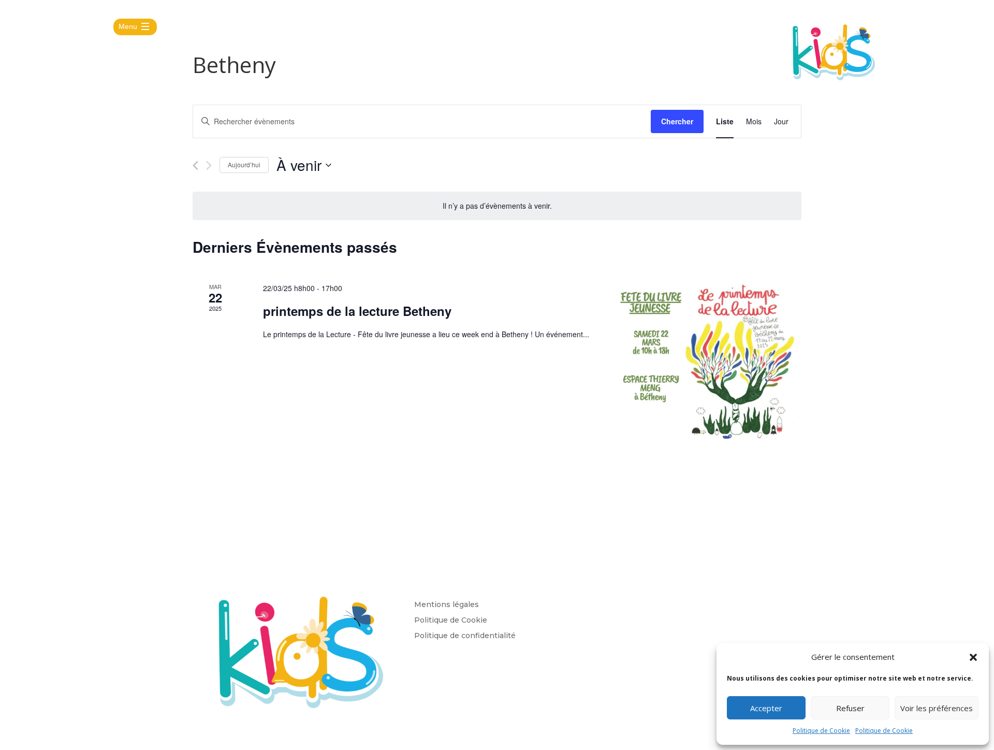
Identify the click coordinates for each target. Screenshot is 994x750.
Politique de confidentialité (465, 636)
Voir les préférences (936, 708)
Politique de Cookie (821, 730)
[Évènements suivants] (209, 165)
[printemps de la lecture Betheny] (708, 360)
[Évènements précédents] (195, 165)
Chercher (677, 121)
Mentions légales (446, 605)
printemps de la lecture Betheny (357, 311)
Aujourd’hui (244, 164)
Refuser (850, 708)
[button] (973, 657)
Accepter (766, 708)
